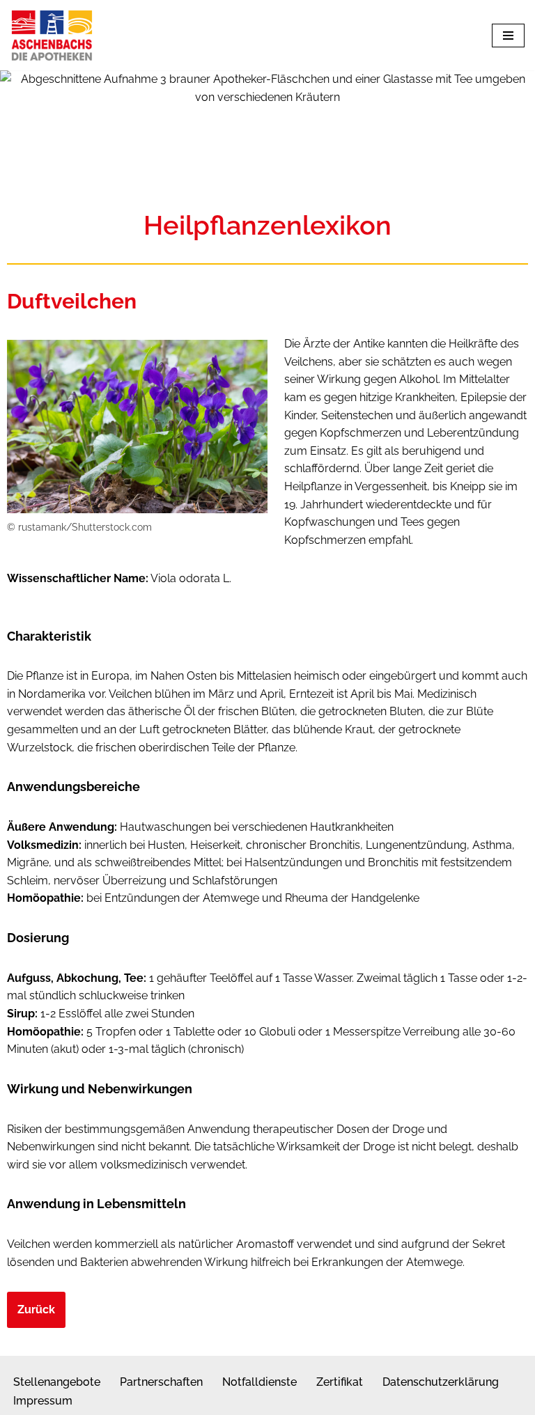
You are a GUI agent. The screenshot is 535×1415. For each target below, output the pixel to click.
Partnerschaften (161, 1382)
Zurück (36, 1309)
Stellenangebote (56, 1382)
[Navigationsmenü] (508, 35)
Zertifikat (339, 1382)
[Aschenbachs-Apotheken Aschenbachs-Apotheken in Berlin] (52, 35)
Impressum (42, 1400)
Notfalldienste (259, 1382)
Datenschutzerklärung (440, 1382)
